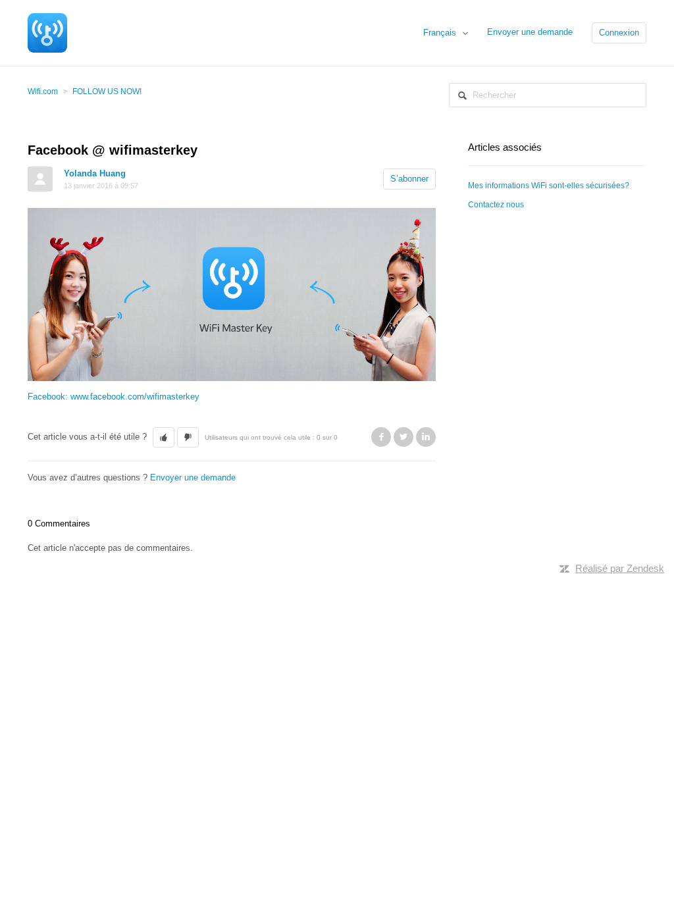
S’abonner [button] (409, 179)
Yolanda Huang (95, 173)
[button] (163, 437)
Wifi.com (43, 91)
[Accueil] (47, 32)
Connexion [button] (619, 33)
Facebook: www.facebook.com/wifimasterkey (113, 396)
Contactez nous (496, 204)
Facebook (381, 437)
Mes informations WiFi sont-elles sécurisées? (548, 185)
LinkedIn (426, 437)
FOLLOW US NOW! (107, 91)
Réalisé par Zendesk (619, 568)
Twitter (403, 437)
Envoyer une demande (530, 32)
